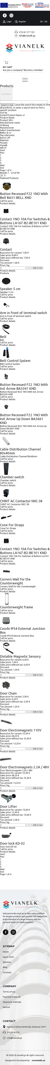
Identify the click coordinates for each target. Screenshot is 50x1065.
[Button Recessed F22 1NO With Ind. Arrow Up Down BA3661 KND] (25, 407)
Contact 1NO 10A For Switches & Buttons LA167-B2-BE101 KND (25, 221)
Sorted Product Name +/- (12, 115)
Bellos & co (5, 132)
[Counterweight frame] (25, 599)
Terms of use (9, 992)
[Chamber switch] (25, 469)
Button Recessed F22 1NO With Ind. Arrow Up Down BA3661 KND (24, 419)
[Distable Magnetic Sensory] (25, 648)
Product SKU (6, 120)
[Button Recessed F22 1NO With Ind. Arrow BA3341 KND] (25, 376)
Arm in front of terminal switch (23, 313)
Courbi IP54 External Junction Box (22, 630)
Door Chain (8, 693)
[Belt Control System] (25, 352)
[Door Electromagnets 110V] (25, 722)
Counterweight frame (16, 607)
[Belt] (25, 328)
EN (46, 21)
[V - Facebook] (5, 15)
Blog (5, 967)
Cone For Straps (12, 525)
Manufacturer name (10, 122)
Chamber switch (12, 477)
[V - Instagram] (11, 15)
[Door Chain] (25, 685)
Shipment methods (12, 1002)
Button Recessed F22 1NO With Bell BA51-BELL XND (24, 196)
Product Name (7, 117)
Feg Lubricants (7, 135)
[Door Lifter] (25, 798)
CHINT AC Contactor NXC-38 (21, 501)
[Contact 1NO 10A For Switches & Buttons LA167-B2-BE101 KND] (25, 211)
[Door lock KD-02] (25, 835)
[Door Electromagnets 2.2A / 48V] (25, 759)
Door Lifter (8, 806)
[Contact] (25, 241)
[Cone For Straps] (25, 517)
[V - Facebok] (5, 932)
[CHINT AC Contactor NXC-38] (25, 493)
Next (2, 165)
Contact (6, 249)
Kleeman (4, 140)
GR (41, 21)
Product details (7, 203)
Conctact (7, 972)
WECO (3, 147)
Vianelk (3, 145)
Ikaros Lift (5, 137)
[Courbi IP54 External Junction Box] (25, 620)
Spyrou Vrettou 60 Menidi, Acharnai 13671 (26, 1027)
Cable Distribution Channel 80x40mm (20, 451)
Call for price (6, 201)
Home (4, 72)
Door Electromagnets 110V (20, 730)
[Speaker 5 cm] (25, 280)
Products (6, 86)
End (2, 168)
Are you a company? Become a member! (23, 70)
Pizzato (4, 142)
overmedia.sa (38, 1060)
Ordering (4, 125)
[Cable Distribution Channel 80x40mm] (25, 441)
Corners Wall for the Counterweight (15, 581)
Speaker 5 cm (10, 289)
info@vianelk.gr (14, 1038)
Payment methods (12, 997)
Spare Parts (8, 957)
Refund (6, 1007)
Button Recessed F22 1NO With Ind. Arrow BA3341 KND (24, 386)
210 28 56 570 (13, 1032)
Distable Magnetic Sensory (20, 656)
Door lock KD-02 (12, 843)
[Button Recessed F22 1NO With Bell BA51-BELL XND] (25, 185)
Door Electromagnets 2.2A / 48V (24, 767)
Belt (3, 337)
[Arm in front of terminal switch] (25, 304)
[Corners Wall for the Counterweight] (25, 571)
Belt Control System (15, 361)
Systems (7, 962)
